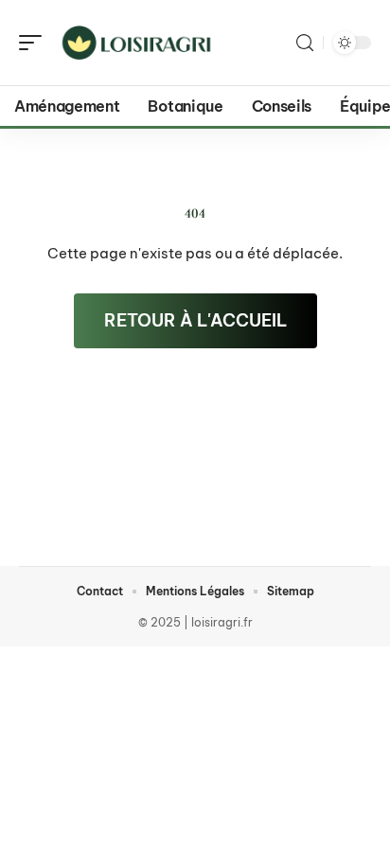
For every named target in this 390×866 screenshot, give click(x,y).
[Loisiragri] (136, 42)
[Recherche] (305, 43)
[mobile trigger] (35, 42)
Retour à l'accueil (195, 320)
